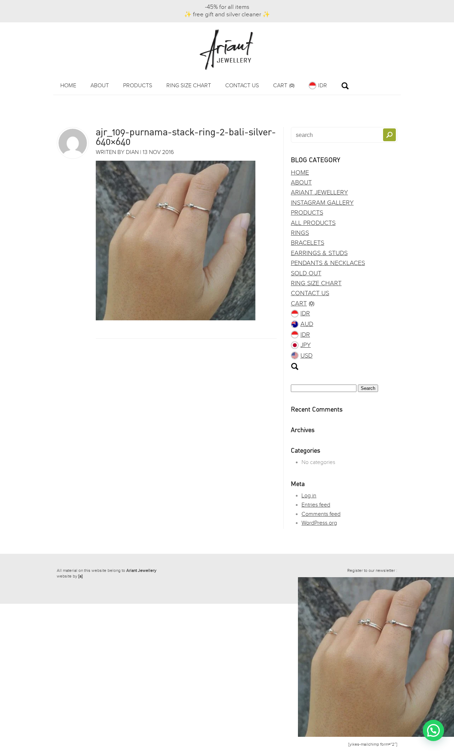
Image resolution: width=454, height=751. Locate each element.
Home (68, 85)
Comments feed (320, 514)
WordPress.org (319, 523)
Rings (300, 233)
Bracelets (307, 243)
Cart (283, 85)
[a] (80, 576)
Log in (308, 495)
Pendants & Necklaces (328, 263)
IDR (322, 85)
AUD (306, 324)
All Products (313, 223)
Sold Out (306, 273)
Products (137, 85)
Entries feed (315, 505)
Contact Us (242, 85)
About (99, 85)
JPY (305, 345)
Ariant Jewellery (319, 192)
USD (306, 355)
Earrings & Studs (319, 253)
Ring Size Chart (188, 85)
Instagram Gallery (322, 202)
